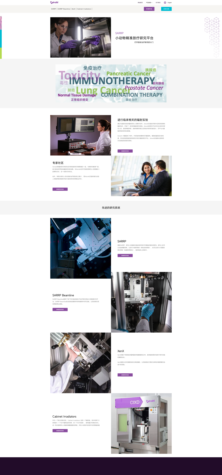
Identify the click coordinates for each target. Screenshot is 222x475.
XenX (73, 9)
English (170, 2)
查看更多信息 (125, 151)
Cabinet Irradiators (84, 9)
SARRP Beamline (64, 9)
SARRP (53, 9)
